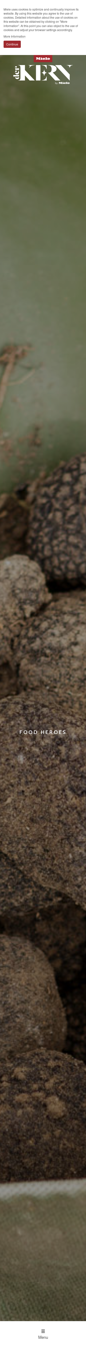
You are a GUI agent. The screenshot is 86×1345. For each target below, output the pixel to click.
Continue (12, 44)
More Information (15, 36)
